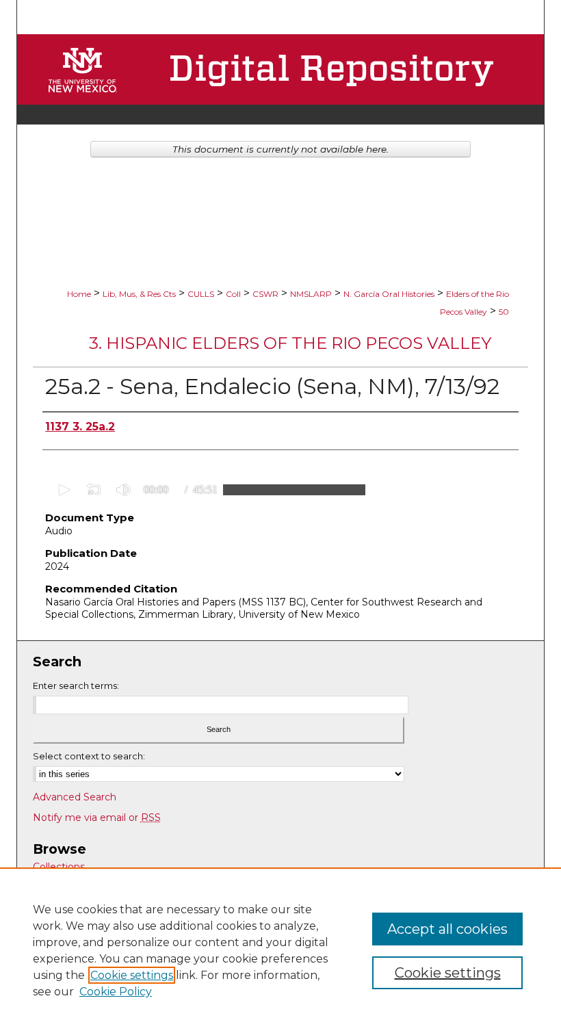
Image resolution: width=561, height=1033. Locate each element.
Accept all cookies (447, 929)
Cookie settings (131, 975)
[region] (280, 950)
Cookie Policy (115, 991)
